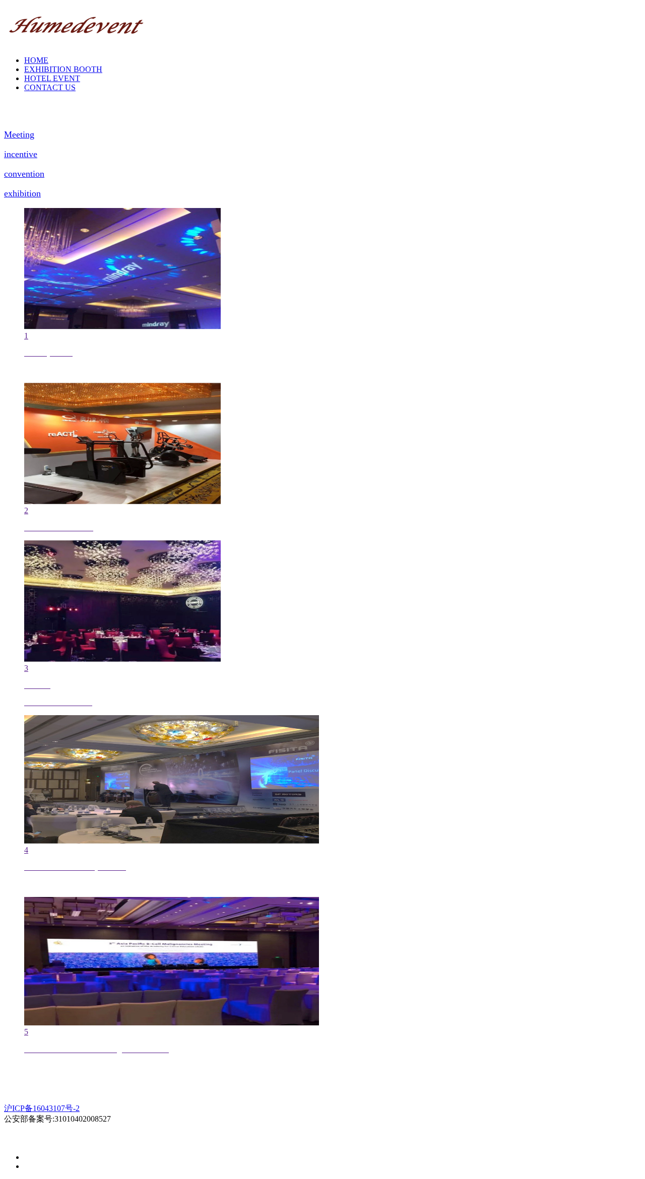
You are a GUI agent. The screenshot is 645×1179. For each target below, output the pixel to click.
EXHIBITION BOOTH (63, 69)
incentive (20, 154)
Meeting (19, 134)
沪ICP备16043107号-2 (42, 1108)
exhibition (22, 193)
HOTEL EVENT (52, 78)
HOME (36, 60)
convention (24, 174)
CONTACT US (50, 87)
